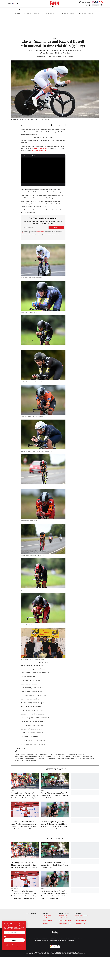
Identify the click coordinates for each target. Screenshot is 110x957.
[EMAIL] (16, 751)
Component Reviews (81, 920)
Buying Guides (47, 9)
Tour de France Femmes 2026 (86, 13)
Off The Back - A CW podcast (67, 13)
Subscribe (95, 5)
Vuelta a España (47, 920)
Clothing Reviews (80, 923)
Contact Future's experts (41, 938)
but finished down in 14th (39, 150)
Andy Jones (42, 56)
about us (29, 938)
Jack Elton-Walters (51, 56)
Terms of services (40, 231)
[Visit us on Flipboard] (102, 2)
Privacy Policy (19, 945)
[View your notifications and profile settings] (17, 3)
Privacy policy (68, 938)
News (23, 9)
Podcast (80, 9)
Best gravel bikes (63, 917)
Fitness (56, 9)
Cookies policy (78, 938)
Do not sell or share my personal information (61, 940)
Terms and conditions (56, 938)
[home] (20, 9)
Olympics (45, 923)
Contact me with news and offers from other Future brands (14, 936)
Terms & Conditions (13, 946)
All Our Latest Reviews (82, 915)
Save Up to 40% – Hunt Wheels (31, 13)
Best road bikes (63, 915)
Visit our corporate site (74, 952)
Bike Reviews (79, 917)
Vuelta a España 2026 (49, 13)
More (87, 9)
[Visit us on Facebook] (97, 2)
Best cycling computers (65, 923)
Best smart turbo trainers (65, 920)
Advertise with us (40, 940)
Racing (30, 9)
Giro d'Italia (46, 917)
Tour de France (47, 915)
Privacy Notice (25, 232)
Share (24, 125)
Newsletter (62, 125)
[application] (43, 170)
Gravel (64, 9)
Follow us (55, 125)
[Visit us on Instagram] (93, 2)
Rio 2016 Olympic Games (39, 148)
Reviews (37, 9)
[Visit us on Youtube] (99, 2)
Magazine (72, 9)
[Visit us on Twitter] (95, 2)
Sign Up (14, 940)
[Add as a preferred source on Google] (55, 946)
